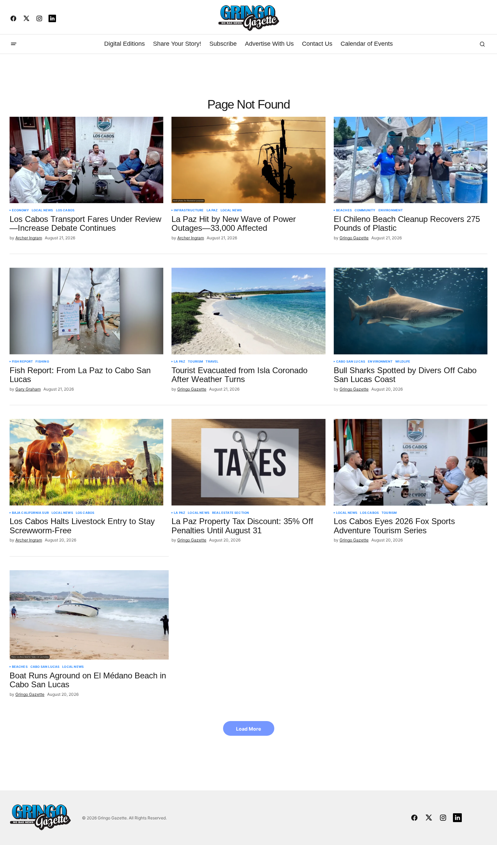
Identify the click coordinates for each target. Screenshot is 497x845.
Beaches (344, 210)
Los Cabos (65, 210)
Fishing (42, 361)
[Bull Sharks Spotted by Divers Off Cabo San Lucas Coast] (411, 311)
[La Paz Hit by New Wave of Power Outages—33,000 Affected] (248, 160)
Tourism (195, 361)
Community (365, 210)
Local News (42, 210)
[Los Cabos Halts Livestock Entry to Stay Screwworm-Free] (87, 462)
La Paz (212, 210)
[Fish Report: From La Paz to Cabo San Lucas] (87, 311)
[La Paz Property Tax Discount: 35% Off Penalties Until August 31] (248, 462)
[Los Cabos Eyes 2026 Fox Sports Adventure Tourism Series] (411, 462)
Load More (248, 729)
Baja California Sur (30, 513)
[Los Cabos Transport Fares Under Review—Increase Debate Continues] (87, 160)
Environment (390, 210)
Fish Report (22, 361)
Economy (20, 210)
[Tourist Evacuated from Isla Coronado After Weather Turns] (248, 311)
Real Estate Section (230, 513)
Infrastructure (189, 210)
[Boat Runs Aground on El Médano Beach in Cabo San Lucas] (89, 615)
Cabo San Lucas (350, 361)
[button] (14, 44)
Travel (212, 361)
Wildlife (402, 361)
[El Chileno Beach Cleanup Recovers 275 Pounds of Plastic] (411, 160)
